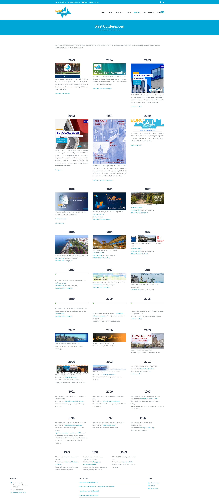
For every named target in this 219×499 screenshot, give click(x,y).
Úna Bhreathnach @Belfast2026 (89, 491)
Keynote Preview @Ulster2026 (89, 482)
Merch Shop (154, 488)
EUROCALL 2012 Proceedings (101, 287)
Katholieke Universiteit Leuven (73, 425)
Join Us (153, 486)
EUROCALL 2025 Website (62, 93)
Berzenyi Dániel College (147, 428)
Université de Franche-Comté (148, 399)
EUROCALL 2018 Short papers (101, 219)
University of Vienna (70, 377)
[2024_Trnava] (109, 64)
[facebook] (160, 2)
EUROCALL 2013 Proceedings (63, 288)
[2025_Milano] (67, 64)
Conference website (136, 107)
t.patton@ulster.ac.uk (19, 492)
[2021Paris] (109, 120)
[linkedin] (163, 2)
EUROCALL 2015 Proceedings (101, 258)
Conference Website (98, 214)
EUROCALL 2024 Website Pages (102, 88)
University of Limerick (108, 374)
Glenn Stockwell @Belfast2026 (89, 495)
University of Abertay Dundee (111, 401)
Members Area (155, 483)
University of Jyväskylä (147, 369)
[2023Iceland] (147, 64)
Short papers (58, 170)
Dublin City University (108, 425)
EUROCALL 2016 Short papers (63, 261)
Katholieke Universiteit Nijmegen (74, 401)
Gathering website (136, 145)
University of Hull (126, 462)
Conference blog (59, 223)
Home (101, 30)
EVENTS (106, 30)
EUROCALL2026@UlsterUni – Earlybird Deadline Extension (97, 486)
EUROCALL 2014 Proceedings (139, 254)
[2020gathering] (147, 120)
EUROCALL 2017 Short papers (139, 212)
